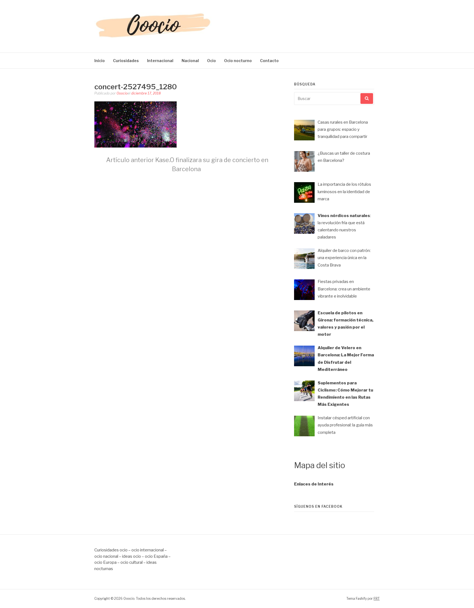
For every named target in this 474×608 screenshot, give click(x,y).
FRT (377, 598)
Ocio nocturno (238, 60)
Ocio (211, 60)
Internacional (160, 60)
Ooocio (122, 93)
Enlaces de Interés (314, 484)
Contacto (269, 60)
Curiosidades (126, 60)
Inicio (99, 60)
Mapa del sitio (319, 465)
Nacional (190, 60)
